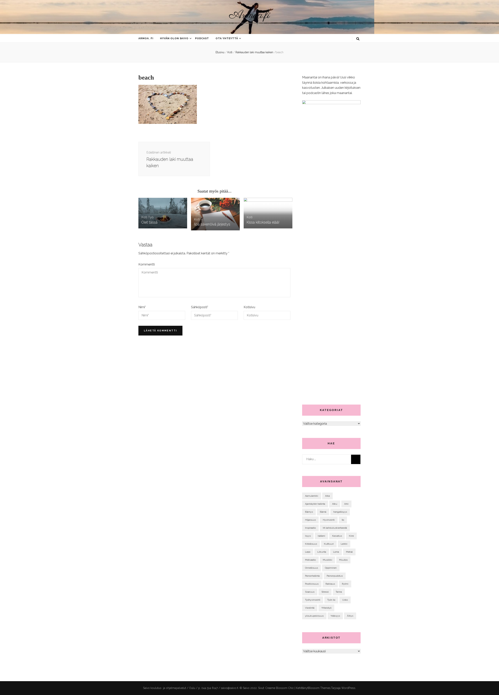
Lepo (307, 551)
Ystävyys (335, 615)
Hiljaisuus (310, 519)
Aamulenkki (311, 495)
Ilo (343, 519)
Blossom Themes (319, 688)
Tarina (339, 591)
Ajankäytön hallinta (315, 503)
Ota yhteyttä (227, 38)
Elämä (323, 511)
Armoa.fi (249, 15)
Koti (229, 52)
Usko (345, 599)
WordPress (348, 688)
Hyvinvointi (329, 519)
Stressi (325, 591)
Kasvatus (337, 535)
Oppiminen (331, 567)
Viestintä (309, 607)
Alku (334, 503)
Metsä (349, 551)
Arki (346, 503)
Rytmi (345, 583)
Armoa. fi (145, 38)
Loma (336, 551)
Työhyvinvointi (312, 599)
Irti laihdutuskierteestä (335, 527)
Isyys (308, 535)
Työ (151, 217)
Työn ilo (331, 599)
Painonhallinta (312, 575)
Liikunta (321, 551)
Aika (327, 495)
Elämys (309, 511)
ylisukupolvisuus (314, 615)
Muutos (343, 559)
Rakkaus (330, 583)
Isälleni (321, 535)
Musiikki (327, 559)
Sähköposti (199, 307)
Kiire (351, 535)
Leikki (344, 543)
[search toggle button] (357, 39)
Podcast (202, 38)
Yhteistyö (326, 607)
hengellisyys (340, 511)
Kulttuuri (329, 543)
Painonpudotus (335, 575)
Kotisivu (249, 307)
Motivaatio (310, 559)
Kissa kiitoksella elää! (263, 222)
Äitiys (350, 615)
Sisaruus (309, 591)
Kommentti (146, 264)
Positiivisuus (312, 583)
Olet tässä (149, 222)
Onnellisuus (311, 567)
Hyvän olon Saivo (174, 38)
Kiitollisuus (311, 543)
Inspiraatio (310, 527)
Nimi (142, 307)
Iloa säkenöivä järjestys (212, 224)
